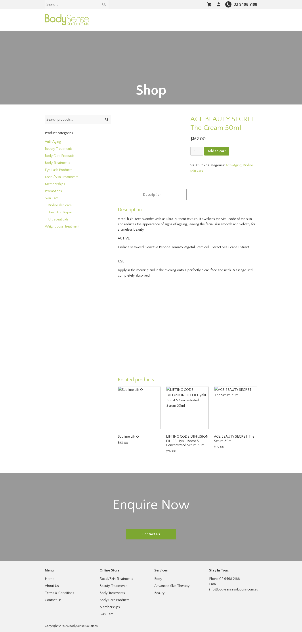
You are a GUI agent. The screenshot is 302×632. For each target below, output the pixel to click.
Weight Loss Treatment (62, 226)
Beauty (159, 593)
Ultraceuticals (58, 219)
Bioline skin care (60, 205)
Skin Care (52, 198)
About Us (52, 586)
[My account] (219, 4)
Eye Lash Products (58, 170)
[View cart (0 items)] (209, 4)
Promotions (53, 191)
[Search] (104, 4)
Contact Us (151, 534)
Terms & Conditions (59, 593)
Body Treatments (57, 163)
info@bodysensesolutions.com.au (233, 589)
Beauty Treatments (59, 149)
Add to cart (217, 151)
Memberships (55, 184)
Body (158, 579)
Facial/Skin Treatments (61, 177)
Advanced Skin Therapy (171, 586)
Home (49, 579)
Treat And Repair (60, 212)
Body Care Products (60, 156)
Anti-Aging (234, 165)
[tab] (152, 194)
